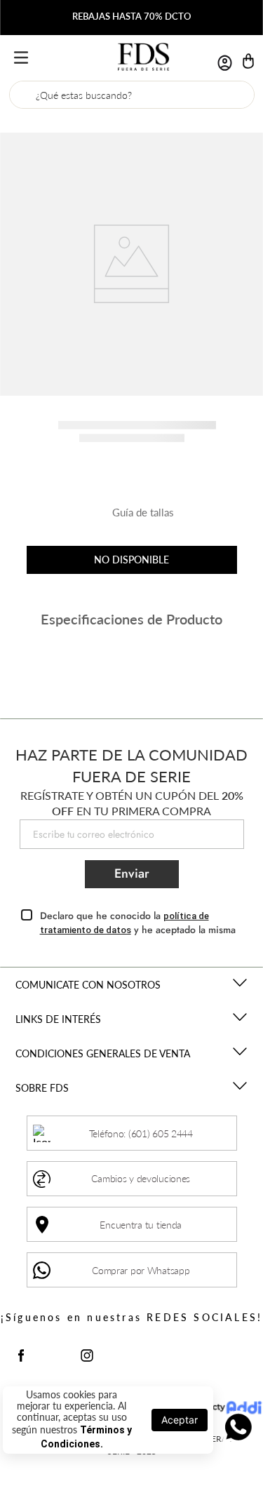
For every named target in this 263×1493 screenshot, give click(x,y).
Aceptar (179, 1420)
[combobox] (132, 95)
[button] (132, 517)
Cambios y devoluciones (140, 1178)
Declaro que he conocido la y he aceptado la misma (138, 923)
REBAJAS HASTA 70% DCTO (131, 16)
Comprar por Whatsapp (140, 1270)
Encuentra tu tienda (141, 1225)
